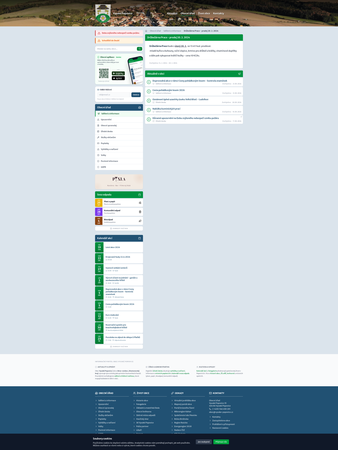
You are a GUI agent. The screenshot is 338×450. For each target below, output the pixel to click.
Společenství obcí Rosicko (185, 415)
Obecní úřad (188, 13)
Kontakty (218, 13)
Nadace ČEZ (179, 430)
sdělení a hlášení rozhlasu (124, 376)
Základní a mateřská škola (147, 408)
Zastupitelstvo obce (221, 420)
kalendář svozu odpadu (180, 373)
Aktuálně (172, 13)
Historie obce (142, 400)
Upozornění (103, 404)
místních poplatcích (163, 373)
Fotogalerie (141, 404)
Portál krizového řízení (184, 408)
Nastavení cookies (220, 428)
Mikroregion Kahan (182, 411)
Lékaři (139, 430)
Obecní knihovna (143, 411)
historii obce (215, 373)
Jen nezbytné (204, 442)
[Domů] (146, 31)
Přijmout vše (221, 442)
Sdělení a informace (172, 31)
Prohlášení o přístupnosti (223, 424)
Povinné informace (106, 430)
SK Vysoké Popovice (145, 422)
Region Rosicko (180, 422)
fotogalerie (212, 371)
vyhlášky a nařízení (177, 371)
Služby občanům (105, 415)
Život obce (204, 13)
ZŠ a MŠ (223, 373)
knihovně (230, 373)
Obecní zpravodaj (106, 408)
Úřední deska (104, 411)
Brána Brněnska (181, 419)
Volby (100, 426)
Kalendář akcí (201, 371)
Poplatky (102, 419)
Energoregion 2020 (183, 426)
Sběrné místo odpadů (145, 415)
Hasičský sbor (142, 419)
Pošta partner (142, 426)
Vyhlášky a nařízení (106, 422)
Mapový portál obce (183, 404)
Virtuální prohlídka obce (185, 400)
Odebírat (136, 95)
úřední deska (158, 371)
